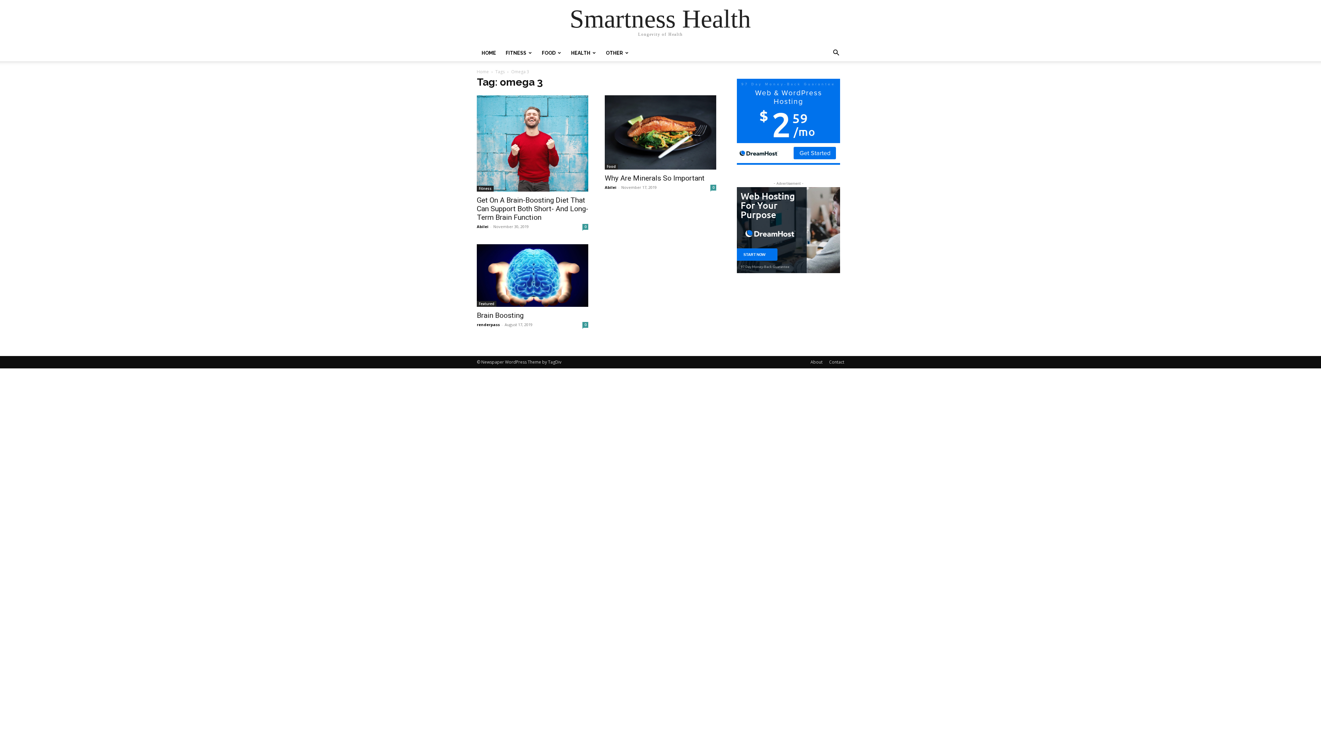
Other (614, 53)
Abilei (482, 226)
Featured (486, 303)
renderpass (488, 324)
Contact (836, 362)
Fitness (516, 53)
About (816, 362)
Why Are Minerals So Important (655, 178)
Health (580, 53)
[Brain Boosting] (532, 275)
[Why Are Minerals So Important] (660, 132)
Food (549, 53)
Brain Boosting (500, 315)
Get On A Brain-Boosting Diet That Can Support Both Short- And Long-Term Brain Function (532, 209)
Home (489, 53)
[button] (836, 53)
